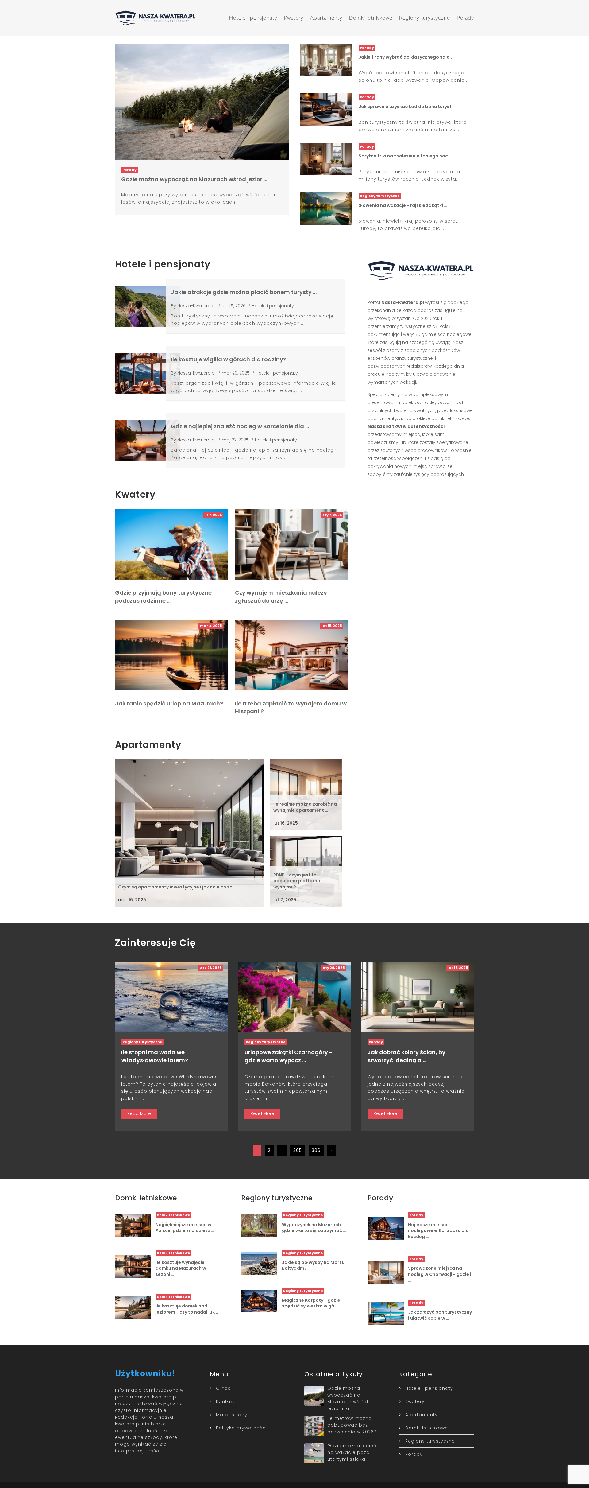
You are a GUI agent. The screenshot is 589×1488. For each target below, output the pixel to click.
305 (297, 1150)
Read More (139, 1113)
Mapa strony (231, 1415)
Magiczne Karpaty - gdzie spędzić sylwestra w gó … (311, 1303)
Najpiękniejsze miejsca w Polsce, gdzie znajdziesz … (185, 1228)
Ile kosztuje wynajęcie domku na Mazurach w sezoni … (181, 1268)
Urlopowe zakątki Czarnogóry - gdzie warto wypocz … (288, 1056)
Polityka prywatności (241, 1428)
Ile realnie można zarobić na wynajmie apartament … (305, 807)
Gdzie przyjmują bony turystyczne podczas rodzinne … (163, 596)
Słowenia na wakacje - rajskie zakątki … (403, 205)
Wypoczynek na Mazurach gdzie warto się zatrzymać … (314, 1228)
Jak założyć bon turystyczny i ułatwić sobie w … (440, 1315)
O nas (223, 1388)
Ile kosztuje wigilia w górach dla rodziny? (228, 359)
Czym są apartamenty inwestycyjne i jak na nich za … (177, 887)
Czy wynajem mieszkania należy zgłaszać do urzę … (281, 596)
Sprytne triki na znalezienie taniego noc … (405, 156)
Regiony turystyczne (424, 17)
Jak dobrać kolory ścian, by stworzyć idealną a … (406, 1056)
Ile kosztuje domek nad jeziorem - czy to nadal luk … (187, 1309)
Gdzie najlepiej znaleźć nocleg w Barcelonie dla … (240, 426)
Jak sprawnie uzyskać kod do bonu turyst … (407, 106)
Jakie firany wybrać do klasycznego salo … (406, 57)
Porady (465, 17)
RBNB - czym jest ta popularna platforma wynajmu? (297, 881)
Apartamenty (326, 17)
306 (316, 1150)
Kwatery (293, 17)
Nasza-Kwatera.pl (196, 306)
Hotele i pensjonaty (253, 17)
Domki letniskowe (370, 17)
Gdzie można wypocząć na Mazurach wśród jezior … (194, 179)
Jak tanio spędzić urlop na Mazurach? (169, 703)
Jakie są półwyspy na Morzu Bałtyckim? (313, 1265)
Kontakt (225, 1401)
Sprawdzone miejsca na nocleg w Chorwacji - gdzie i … (439, 1274)
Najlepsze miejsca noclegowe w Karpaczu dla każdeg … (438, 1231)
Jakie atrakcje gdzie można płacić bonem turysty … (244, 292)
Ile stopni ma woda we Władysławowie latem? (154, 1056)
